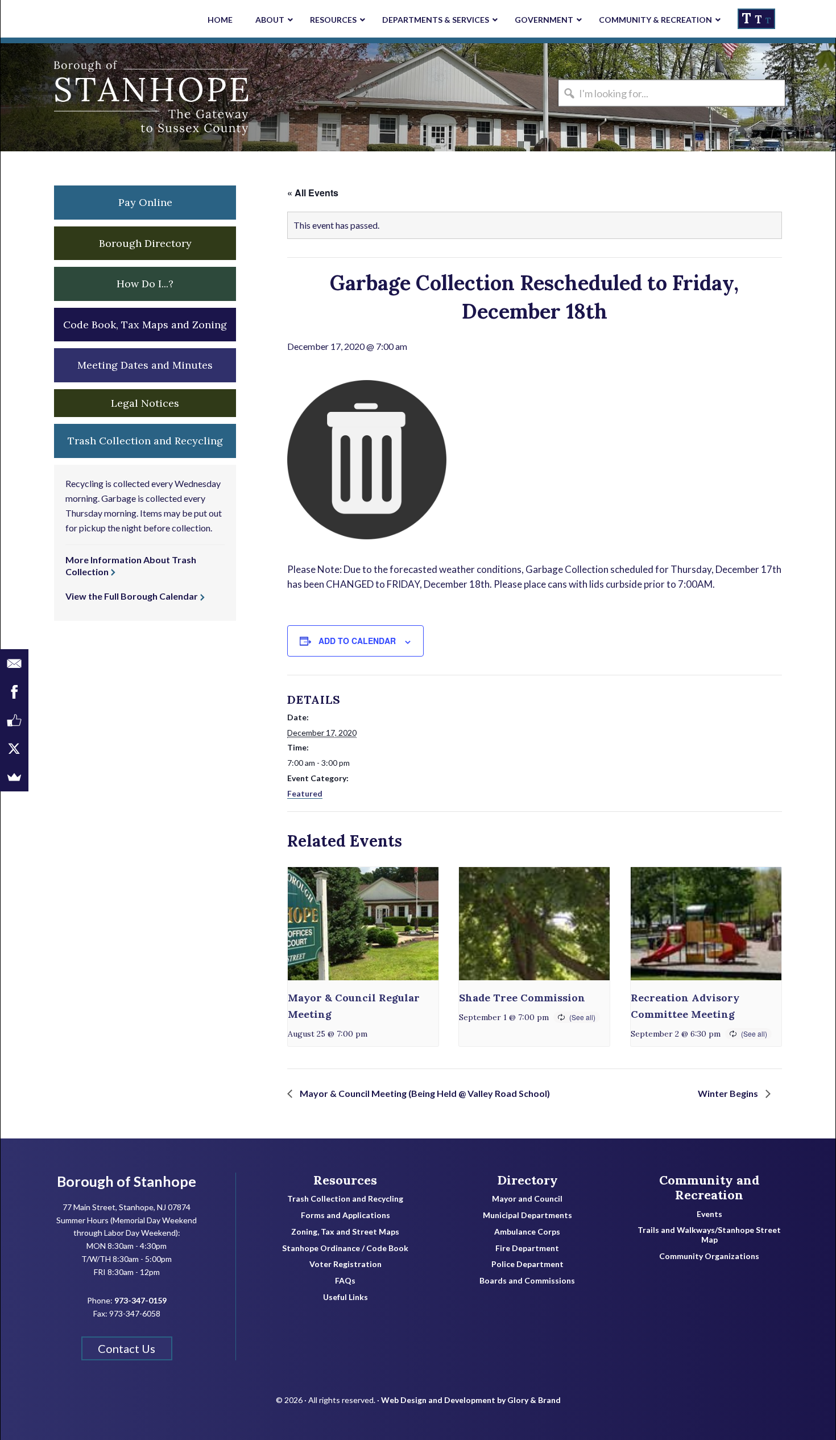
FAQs (345, 1280)
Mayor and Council (527, 1198)
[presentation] (363, 923)
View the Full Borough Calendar (131, 596)
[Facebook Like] (14, 720)
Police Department (527, 1264)
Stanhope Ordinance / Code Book (345, 1248)
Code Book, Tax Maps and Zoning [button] (145, 324)
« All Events (312, 192)
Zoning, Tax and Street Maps (345, 1231)
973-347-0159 (140, 1300)
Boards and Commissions (527, 1280)
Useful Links (345, 1297)
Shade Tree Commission (522, 997)
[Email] (14, 663)
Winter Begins (729, 1093)
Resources (345, 1180)
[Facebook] (14, 692)
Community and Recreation (709, 1188)
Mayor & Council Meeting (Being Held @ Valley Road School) (424, 1093)
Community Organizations (709, 1256)
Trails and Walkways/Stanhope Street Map (709, 1235)
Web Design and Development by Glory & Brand (471, 1400)
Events (709, 1214)
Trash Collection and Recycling (345, 1198)
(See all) (582, 1017)
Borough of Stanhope (86, 97)
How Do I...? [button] (145, 283)
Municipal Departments (527, 1215)
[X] (14, 749)
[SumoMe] (14, 777)
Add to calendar (357, 640)
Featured (304, 793)
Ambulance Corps (527, 1231)
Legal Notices (145, 403)
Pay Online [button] (145, 202)
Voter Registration (345, 1264)
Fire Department (527, 1248)
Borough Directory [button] (145, 243)
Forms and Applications (345, 1215)
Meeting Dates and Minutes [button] (145, 365)
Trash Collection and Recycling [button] (145, 440)
